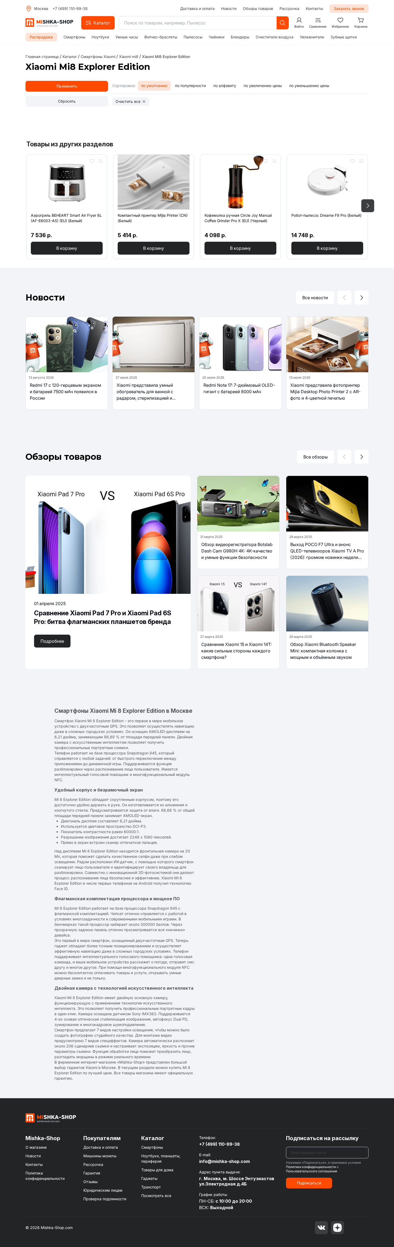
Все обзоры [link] (315, 457)
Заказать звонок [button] (349, 8)
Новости (228, 8)
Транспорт (151, 1187)
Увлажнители (312, 37)
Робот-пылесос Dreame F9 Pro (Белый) (326, 215)
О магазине (36, 1147)
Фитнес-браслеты (160, 37)
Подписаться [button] (309, 1183)
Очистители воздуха (274, 37)
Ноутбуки (100, 37)
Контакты (314, 8)
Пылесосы (193, 37)
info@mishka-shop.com (224, 1161)
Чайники (216, 37)
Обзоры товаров (258, 8)
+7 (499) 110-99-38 (70, 8)
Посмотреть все (156, 1195)
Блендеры (240, 37)
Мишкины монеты (99, 1156)
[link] (166, 56)
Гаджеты (149, 1178)
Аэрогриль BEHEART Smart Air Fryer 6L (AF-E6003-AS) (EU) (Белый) (66, 218)
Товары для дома (157, 1170)
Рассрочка (289, 8)
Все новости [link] (315, 297)
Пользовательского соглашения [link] (311, 1171)
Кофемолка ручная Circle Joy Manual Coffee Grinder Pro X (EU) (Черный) (238, 218)
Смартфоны (74, 37)
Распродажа (41, 37)
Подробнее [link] (52, 641)
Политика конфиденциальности (45, 1176)
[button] (98, 23)
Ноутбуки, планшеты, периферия (160, 1158)
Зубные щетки (343, 37)
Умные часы (127, 37)
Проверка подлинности (104, 1199)
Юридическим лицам (102, 1190)
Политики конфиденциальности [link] (311, 1167)
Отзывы (90, 1181)
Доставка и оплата (197, 8)
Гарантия (91, 1173)
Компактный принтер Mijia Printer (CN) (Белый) (153, 218)
